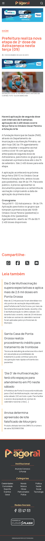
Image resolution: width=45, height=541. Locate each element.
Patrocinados (23, 492)
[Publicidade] (22, 15)
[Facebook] (15, 510)
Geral (7, 494)
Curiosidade (7, 486)
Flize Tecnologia (28, 538)
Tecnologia (38, 492)
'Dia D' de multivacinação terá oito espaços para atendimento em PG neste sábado (22, 380)
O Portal (22, 471)
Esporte (7, 489)
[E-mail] (28, 510)
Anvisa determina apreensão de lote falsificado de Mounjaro (20, 417)
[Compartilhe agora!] (8, 263)
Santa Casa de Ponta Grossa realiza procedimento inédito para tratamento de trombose (22, 340)
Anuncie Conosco (22, 469)
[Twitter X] (24, 510)
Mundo (23, 483)
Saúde (5, 30)
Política (39, 483)
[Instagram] (20, 510)
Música (24, 486)
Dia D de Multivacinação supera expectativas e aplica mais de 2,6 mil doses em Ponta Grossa (23, 290)
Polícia (23, 494)
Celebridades (7, 483)
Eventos (7, 492)
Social (38, 489)
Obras (23, 489)
